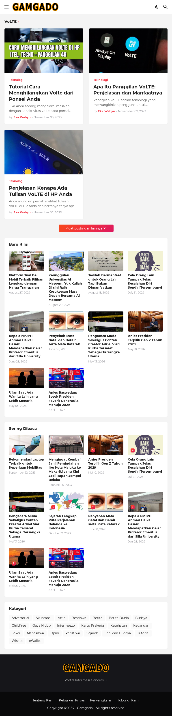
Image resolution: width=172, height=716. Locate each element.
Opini (54, 633)
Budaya (141, 618)
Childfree (19, 626)
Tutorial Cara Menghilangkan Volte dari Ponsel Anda (41, 93)
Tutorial (143, 633)
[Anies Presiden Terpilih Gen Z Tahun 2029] (145, 321)
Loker (16, 633)
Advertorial (20, 618)
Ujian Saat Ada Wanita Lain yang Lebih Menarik (23, 396)
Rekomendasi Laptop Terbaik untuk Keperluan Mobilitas (26, 463)
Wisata (17, 641)
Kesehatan (118, 626)
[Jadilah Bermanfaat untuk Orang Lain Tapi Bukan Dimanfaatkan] (105, 261)
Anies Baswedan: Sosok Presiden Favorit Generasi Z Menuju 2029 (63, 398)
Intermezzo (66, 626)
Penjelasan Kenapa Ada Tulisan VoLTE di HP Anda (40, 191)
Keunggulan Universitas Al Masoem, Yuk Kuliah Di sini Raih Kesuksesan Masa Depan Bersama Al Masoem (65, 287)
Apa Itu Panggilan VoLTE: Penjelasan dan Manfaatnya (127, 90)
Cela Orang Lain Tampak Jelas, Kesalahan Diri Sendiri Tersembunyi (145, 281)
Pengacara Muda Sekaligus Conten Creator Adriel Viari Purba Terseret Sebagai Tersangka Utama (104, 346)
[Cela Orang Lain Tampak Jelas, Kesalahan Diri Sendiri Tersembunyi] (145, 261)
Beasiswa (79, 618)
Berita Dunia (119, 618)
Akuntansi (43, 618)
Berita (97, 618)
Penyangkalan (101, 700)
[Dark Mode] (157, 7)
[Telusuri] (166, 7)
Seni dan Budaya (118, 633)
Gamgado (85, 708)
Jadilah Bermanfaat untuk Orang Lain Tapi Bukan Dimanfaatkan (104, 281)
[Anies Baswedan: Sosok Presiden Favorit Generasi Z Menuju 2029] (66, 378)
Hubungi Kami (128, 700)
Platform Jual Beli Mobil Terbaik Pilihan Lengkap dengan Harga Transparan (26, 281)
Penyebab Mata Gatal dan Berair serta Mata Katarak (64, 340)
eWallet (35, 641)
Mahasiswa (35, 633)
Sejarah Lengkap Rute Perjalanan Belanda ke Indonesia (63, 522)
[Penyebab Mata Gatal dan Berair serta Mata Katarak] (66, 321)
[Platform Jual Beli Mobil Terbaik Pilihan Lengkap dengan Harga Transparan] (26, 261)
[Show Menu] (6, 7)
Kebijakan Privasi (72, 700)
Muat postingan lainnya (83, 228)
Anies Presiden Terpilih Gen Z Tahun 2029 (145, 340)
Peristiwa (72, 633)
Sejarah (92, 633)
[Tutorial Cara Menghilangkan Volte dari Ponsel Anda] (43, 50)
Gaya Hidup (41, 626)
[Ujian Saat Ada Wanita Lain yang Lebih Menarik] (26, 378)
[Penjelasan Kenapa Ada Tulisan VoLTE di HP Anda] (43, 152)
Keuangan (141, 626)
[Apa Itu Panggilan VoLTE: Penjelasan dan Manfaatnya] (128, 50)
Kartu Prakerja (92, 626)
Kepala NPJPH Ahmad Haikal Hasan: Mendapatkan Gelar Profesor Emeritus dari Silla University (25, 346)
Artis (61, 618)
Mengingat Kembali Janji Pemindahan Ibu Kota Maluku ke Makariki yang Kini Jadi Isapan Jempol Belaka (65, 469)
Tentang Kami (43, 700)
